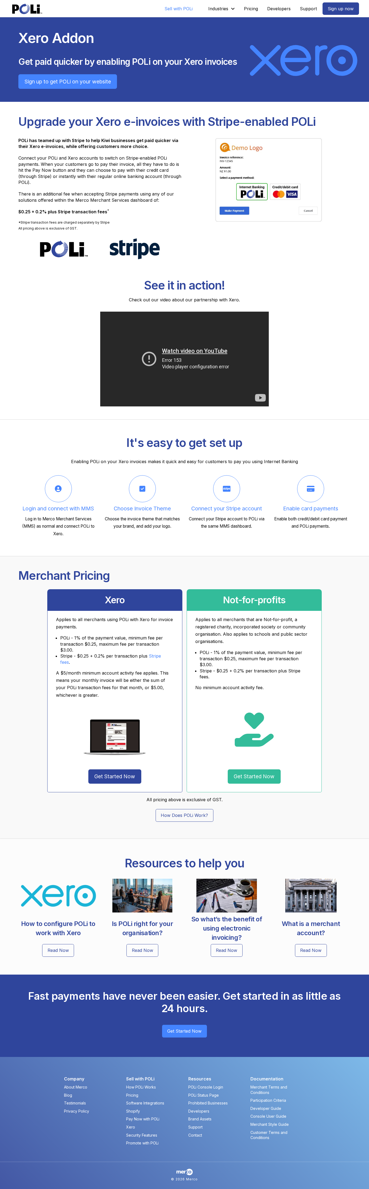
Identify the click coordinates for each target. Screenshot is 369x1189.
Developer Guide (265, 1108)
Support (195, 1127)
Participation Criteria (268, 1100)
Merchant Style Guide (269, 1124)
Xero (130, 1127)
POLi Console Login (205, 1087)
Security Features (141, 1135)
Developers (198, 1111)
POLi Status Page (203, 1095)
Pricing (132, 1095)
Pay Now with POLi (142, 1119)
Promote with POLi (142, 1143)
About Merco (75, 1087)
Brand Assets (200, 1119)
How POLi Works (141, 1087)
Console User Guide (268, 1116)
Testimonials (75, 1103)
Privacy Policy (76, 1111)
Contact (195, 1135)
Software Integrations (145, 1103)
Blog (68, 1095)
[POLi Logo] (27, 8)
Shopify (133, 1111)
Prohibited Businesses (208, 1103)
